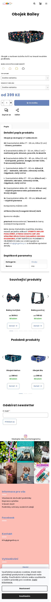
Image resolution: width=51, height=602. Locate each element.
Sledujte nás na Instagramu (26, 439)
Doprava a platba (10, 501)
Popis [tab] (6, 126)
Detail (12, 326)
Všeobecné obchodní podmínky (16, 498)
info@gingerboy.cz (18, 243)
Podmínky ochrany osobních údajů (18, 507)
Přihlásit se (10, 422)
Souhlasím (24, 596)
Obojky (34, 262)
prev (3, 296)
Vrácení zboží (8, 504)
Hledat (25, 567)
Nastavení (24, 588)
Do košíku (33, 103)
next (48, 296)
